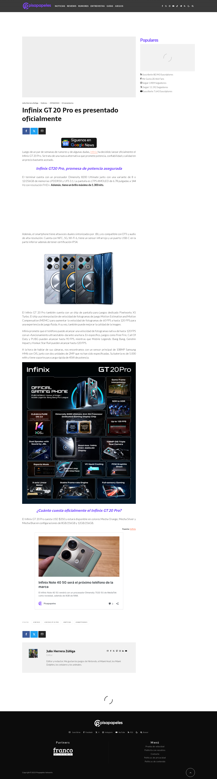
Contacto (155, 754)
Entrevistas (97, 6)
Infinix (94, 151)
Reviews (71, 6)
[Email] (42, 131)
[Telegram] (181, 6)
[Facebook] (162, 6)
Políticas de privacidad (155, 757)
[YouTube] (173, 6)
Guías (110, 6)
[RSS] (184, 6)
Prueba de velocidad (155, 746)
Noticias (60, 6)
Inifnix (133, 529)
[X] (166, 6)
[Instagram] (169, 6)
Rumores (83, 6)
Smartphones (82, 622)
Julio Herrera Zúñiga (30, 103)
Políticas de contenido (155, 761)
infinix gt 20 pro (52, 622)
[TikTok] (177, 6)
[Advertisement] (108, 26)
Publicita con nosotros (155, 750)
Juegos (119, 6)
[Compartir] (26, 131)
